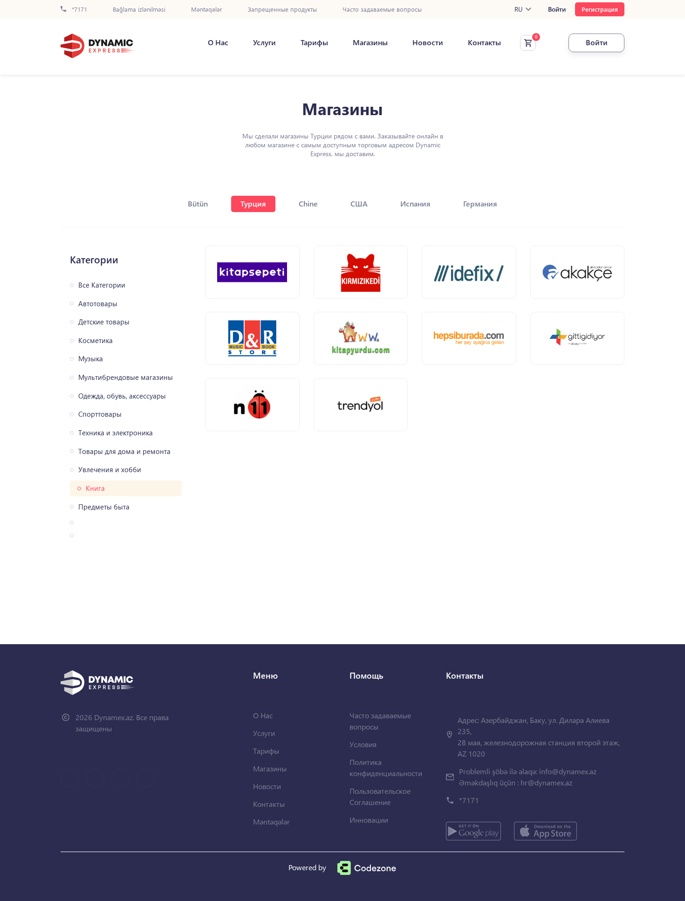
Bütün (198, 203)
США (359, 203)
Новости (427, 42)
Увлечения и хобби (109, 469)
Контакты (484, 42)
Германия (480, 203)
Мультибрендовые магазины (125, 377)
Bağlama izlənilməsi (139, 9)
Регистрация (600, 9)
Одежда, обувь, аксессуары (122, 396)
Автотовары (97, 303)
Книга (95, 488)
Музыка (90, 358)
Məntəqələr (206, 9)
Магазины (370, 42)
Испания (415, 203)
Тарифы (314, 42)
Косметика (95, 340)
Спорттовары (100, 414)
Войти (557, 9)
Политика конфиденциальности (385, 767)
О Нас (218, 42)
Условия (363, 744)
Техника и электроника (115, 432)
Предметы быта (104, 506)
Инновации (368, 820)
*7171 (78, 9)
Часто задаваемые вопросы (382, 9)
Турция (253, 203)
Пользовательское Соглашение (380, 796)
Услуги (264, 42)
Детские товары (104, 321)
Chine (308, 203)
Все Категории (101, 285)
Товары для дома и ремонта (124, 451)
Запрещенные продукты (282, 9)
